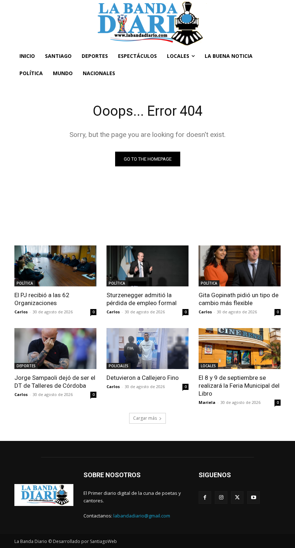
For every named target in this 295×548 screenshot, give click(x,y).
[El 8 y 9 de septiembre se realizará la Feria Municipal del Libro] (240, 348)
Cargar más (145, 418)
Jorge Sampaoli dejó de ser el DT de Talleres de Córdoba (54, 381)
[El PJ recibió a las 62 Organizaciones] (55, 265)
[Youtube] (253, 497)
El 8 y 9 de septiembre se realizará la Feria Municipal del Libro (239, 385)
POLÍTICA (25, 283)
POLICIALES (118, 365)
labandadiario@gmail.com (141, 515)
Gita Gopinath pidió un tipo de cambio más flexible (238, 299)
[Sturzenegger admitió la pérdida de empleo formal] (147, 265)
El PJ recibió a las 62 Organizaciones (41, 299)
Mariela (207, 402)
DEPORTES (26, 365)
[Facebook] (205, 497)
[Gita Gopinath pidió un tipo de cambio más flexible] (240, 265)
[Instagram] (221, 497)
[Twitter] (237, 497)
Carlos (21, 311)
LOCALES (208, 365)
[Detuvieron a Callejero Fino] (147, 348)
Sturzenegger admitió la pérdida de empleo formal (141, 299)
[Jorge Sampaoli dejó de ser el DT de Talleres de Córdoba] (55, 348)
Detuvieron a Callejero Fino (142, 377)
